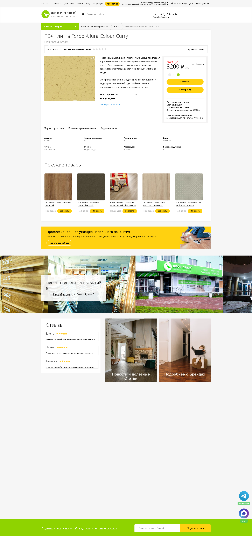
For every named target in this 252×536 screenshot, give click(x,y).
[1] (93, 49)
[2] (96, 49)
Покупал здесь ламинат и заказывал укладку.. (70, 353)
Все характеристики (110, 104)
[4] (102, 49)
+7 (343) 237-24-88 (167, 14)
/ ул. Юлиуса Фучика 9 (73, 294)
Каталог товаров (53, 26)
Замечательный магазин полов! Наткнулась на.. (71, 339)
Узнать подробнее (59, 243)
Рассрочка (112, 3)
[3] (99, 49)
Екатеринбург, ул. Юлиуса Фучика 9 (191, 3)
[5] (105, 49)
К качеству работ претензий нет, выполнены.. (70, 366)
